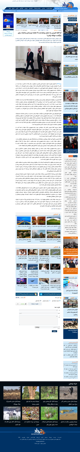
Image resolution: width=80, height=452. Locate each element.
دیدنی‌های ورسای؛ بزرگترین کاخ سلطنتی (54, 240)
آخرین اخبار (75, 156)
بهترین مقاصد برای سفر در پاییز (39, 226)
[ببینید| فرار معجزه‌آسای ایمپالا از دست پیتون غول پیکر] (49, 413)
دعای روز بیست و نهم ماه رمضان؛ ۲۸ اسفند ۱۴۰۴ (70, 370)
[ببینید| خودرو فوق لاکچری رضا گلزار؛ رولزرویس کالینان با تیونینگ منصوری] (21, 266)
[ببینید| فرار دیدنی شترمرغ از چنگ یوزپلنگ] (12, 392)
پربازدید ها (71, 156)
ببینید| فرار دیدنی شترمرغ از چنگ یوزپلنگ (13, 402)
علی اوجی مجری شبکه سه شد (22, 286)
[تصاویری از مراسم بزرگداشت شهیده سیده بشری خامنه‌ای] (70, 142)
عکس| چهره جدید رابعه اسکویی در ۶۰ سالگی (56, 272)
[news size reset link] (46, 30)
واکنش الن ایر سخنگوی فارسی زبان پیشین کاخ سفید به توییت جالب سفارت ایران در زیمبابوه (70, 211)
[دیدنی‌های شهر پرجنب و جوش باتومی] (24, 220)
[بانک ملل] (8, 20)
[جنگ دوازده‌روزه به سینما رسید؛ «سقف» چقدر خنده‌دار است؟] (44, 281)
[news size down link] (43, 30)
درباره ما (32, 1)
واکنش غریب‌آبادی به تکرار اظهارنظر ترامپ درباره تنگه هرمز (70, 346)
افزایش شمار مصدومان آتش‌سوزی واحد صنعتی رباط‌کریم (72, 312)
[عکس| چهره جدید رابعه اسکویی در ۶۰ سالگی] (55, 266)
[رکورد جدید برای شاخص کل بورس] (70, 51)
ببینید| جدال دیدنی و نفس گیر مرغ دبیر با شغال (69, 402)
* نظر (59, 316)
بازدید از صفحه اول (55, 301)
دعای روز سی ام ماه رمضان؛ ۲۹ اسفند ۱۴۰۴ (70, 366)
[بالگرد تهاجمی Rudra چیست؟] (55, 252)
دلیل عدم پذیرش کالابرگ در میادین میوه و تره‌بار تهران (70, 198)
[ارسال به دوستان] (40, 30)
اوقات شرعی (18, 1)
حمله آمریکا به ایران (72, 20)
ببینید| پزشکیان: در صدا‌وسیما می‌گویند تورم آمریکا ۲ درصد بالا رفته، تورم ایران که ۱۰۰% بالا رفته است (70, 192)
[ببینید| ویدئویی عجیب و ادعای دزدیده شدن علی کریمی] (70, 263)
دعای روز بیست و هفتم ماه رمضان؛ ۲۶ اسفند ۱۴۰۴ (70, 377)
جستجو (46, 437)
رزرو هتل (8, 31)
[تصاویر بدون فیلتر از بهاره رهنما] (44, 266)
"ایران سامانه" (37, 443)
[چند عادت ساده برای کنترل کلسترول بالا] (70, 284)
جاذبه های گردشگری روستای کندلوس (25, 240)
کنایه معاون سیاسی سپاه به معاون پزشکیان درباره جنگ (70, 205)
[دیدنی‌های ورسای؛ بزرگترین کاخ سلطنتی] (53, 234)
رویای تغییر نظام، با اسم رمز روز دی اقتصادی (70, 36)
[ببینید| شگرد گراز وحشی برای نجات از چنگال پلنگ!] (49, 392)
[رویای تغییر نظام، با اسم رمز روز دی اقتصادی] (70, 29)
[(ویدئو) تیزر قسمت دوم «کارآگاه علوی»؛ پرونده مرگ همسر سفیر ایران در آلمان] (33, 252)
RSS (19, 437)
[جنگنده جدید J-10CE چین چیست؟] (33, 281)
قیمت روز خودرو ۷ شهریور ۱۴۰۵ (33, 26)
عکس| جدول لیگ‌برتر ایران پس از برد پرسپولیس (70, 217)
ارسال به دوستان (46, 301)
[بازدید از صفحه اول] (59, 300)
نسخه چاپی (37, 301)
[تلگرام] (50, 294)
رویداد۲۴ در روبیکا (8, 33)
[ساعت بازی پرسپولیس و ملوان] (70, 121)
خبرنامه (28, 437)
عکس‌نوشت (73, 238)
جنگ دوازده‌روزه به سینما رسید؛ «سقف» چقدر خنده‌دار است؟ (45, 287)
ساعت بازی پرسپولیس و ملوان (70, 127)
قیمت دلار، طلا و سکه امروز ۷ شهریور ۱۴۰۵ (22, 26)
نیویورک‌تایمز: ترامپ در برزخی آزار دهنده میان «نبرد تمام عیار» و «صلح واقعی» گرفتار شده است (70, 181)
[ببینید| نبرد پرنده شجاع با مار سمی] (30, 413)
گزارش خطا (57, 297)
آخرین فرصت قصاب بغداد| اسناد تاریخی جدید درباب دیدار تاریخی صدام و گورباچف (70, 251)
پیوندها (28, 1)
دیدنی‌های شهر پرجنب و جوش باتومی (24, 227)
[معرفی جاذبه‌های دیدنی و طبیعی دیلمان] (53, 220)
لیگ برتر (73, 115)
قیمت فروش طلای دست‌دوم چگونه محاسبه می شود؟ (70, 174)
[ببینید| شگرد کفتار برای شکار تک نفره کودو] (12, 413)
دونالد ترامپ (53, 209)
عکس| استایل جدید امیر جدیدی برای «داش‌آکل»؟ (70, 164)
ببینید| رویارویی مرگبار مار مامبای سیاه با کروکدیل (69, 423)
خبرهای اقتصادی (8, 35)
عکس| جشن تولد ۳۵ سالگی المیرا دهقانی (22, 257)
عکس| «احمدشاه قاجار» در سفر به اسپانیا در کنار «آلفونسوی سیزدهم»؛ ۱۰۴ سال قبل (44, 259)
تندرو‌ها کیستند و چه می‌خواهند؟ (72, 331)
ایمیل (59, 313)
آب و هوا (22, 1)
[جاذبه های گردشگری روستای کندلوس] (24, 234)
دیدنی (75, 135)
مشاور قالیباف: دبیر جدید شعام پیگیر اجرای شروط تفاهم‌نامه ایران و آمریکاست (70, 351)
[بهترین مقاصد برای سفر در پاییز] (39, 220)
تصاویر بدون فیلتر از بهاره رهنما (45, 272)
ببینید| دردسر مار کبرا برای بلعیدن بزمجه (32, 402)
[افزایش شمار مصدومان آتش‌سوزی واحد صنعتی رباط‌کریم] (70, 303)
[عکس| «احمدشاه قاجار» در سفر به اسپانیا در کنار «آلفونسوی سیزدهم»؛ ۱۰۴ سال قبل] (44, 252)
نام (59, 310)
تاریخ (73, 320)
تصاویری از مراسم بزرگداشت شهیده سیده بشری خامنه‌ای (71, 151)
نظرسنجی (14, 1)
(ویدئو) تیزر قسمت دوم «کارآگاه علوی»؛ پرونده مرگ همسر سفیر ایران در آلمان (33, 259)
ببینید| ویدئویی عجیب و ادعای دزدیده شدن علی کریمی (70, 160)
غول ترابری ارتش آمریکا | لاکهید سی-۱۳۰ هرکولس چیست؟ (55, 287)
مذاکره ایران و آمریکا (72, 18)
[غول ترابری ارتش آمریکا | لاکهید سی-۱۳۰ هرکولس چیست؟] (55, 281)
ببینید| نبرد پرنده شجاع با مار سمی (31, 423)
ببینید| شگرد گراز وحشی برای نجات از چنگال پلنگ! (50, 402)
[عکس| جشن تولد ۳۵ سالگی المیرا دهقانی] (21, 252)
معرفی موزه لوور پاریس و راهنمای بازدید (40, 240)
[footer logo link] (38, 432)
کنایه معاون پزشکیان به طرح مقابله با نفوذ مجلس (70, 355)
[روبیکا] (27, 294)
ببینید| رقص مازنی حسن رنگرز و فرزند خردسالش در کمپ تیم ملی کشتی (70, 168)
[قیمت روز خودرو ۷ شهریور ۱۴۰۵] (33, 21)
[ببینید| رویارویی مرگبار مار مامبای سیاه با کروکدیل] (68, 413)
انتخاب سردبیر (71, 24)
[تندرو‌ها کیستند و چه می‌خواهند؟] (70, 325)
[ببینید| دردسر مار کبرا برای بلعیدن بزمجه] (30, 392)
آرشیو (26, 1)
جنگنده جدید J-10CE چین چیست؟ (33, 286)
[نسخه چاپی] (39, 30)
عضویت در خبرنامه (34, 304)
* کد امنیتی (59, 327)
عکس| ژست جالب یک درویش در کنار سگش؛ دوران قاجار (70, 221)
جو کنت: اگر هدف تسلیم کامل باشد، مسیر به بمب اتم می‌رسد (44, 27)
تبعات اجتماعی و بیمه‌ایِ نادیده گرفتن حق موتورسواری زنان (56, 27)
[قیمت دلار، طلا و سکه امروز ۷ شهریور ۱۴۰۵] (21, 21)
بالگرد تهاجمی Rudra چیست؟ (56, 257)
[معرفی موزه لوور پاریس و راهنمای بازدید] (39, 234)
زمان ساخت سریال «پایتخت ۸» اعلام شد (70, 202)
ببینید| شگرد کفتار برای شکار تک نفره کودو (12, 423)
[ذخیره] (42, 30)
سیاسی (60, 30)
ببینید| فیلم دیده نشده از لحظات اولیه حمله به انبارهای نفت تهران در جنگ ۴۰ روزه (70, 227)
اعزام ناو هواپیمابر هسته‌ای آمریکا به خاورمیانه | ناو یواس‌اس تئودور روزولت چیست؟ (33, 273)
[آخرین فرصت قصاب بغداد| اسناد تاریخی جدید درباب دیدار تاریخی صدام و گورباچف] (70, 243)
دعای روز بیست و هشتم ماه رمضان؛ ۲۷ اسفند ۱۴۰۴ (70, 373)
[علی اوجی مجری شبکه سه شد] (21, 281)
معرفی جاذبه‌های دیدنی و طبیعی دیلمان (54, 227)
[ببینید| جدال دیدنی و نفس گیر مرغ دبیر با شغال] (68, 392)
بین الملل (55, 30)
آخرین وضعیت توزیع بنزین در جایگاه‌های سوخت (70, 232)
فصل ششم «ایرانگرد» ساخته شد (70, 186)
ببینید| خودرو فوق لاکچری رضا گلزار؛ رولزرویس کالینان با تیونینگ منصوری (23, 273)
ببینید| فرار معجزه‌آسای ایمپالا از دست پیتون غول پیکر (50, 423)
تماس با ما (36, 1)
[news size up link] (47, 30)
